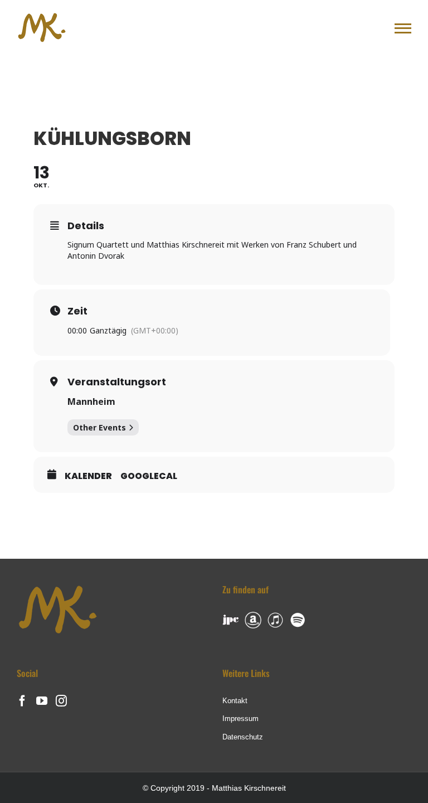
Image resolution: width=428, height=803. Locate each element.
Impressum (240, 718)
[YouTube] (41, 701)
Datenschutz (242, 737)
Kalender (88, 476)
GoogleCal (148, 476)
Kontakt (234, 700)
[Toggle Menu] (403, 28)
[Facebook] (22, 701)
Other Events (99, 427)
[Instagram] (61, 701)
